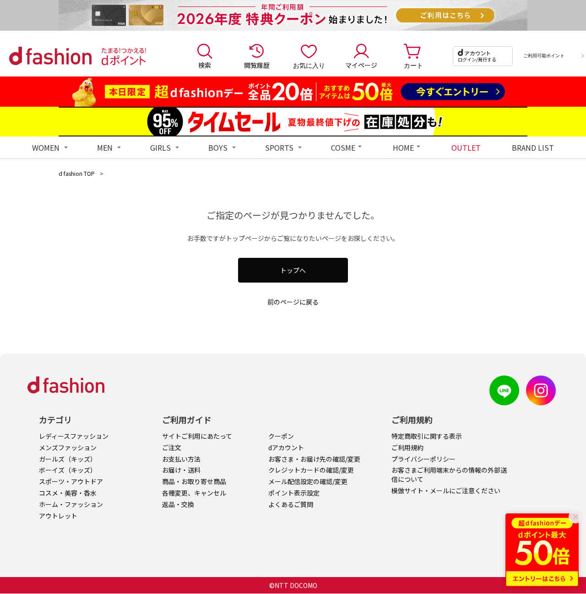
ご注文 (171, 447)
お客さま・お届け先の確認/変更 (314, 458)
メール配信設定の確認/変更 (307, 481)
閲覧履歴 (257, 65)
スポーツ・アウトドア (71, 481)
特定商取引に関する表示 (426, 436)
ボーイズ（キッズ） (68, 469)
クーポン (281, 436)
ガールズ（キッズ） (68, 458)
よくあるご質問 (290, 504)
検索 (204, 65)
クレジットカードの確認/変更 (311, 469)
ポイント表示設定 (294, 492)
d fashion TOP (77, 173)
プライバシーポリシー (423, 458)
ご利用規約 (407, 447)
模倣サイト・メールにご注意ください (445, 490)
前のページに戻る (293, 301)
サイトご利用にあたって (197, 436)
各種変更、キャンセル (194, 492)
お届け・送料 (181, 469)
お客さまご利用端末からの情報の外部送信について (449, 474)
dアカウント (286, 447)
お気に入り (309, 65)
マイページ (361, 65)
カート (413, 65)
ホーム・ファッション (71, 504)
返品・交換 (178, 504)
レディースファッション (74, 436)
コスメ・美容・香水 (68, 492)
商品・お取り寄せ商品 (194, 481)
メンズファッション (68, 447)
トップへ (293, 270)
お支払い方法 (181, 458)
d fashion (50, 55)
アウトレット (58, 515)
